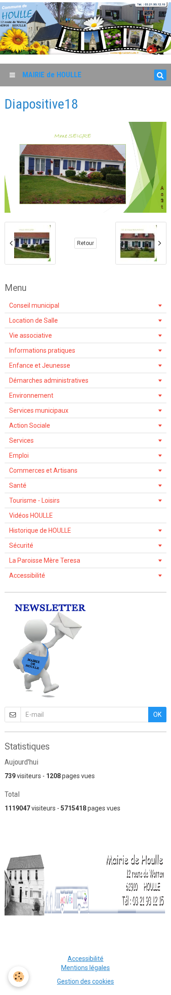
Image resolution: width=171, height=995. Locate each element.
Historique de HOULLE (40, 530)
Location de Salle (33, 320)
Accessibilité (27, 575)
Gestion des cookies (85, 981)
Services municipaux (38, 410)
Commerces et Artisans (43, 470)
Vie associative (30, 335)
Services (21, 440)
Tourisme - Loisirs (34, 500)
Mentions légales (85, 967)
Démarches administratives (48, 380)
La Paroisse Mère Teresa (44, 560)
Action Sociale (29, 425)
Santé (17, 485)
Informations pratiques (42, 350)
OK (157, 714)
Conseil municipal (34, 305)
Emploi (19, 455)
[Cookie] (18, 976)
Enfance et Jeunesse (39, 365)
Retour (85, 243)
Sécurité (21, 545)
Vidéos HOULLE (31, 515)
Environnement (31, 395)
